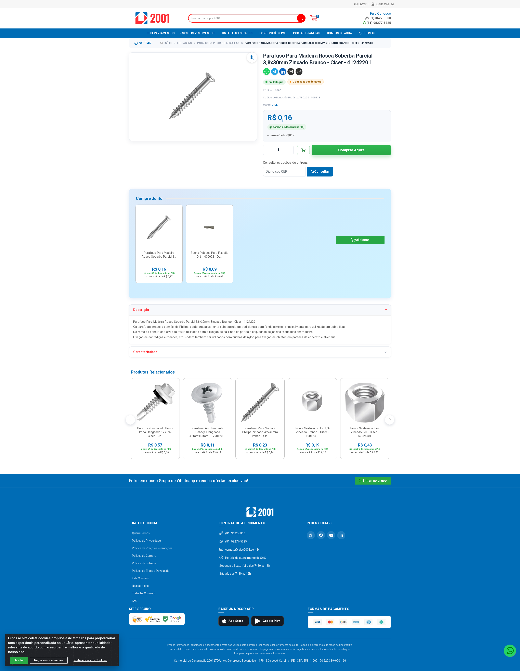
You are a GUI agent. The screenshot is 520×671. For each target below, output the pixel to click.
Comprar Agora (351, 150)
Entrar (362, 4)
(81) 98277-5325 (378, 23)
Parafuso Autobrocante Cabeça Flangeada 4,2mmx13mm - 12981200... (207, 432)
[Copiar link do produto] (299, 71)
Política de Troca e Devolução (150, 570)
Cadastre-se (385, 4)
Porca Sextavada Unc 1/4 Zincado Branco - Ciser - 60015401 (312, 432)
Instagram (311, 535)
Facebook (321, 535)
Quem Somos (141, 533)
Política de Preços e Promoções (152, 548)
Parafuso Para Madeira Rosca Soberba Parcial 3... (159, 254)
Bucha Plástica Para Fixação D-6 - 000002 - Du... (210, 254)
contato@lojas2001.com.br (242, 549)
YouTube (331, 535)
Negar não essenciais (48, 660)
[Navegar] (130, 420)
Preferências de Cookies (90, 660)
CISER (276, 104)
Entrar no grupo (375, 481)
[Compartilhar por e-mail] (290, 71)
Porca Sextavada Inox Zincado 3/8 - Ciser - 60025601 (364, 432)
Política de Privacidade (146, 540)
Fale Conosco (140, 578)
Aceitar (19, 660)
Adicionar (362, 240)
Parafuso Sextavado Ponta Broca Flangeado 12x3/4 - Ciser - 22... (155, 432)
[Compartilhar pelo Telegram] (274, 71)
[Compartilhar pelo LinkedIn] (282, 71)
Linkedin (341, 535)
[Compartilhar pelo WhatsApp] (266, 71)
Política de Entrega (144, 563)
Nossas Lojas (140, 585)
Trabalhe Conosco (143, 593)
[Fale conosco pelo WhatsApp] (510, 651)
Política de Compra (144, 555)
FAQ (134, 600)
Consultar (321, 171)
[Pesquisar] (301, 18)
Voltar (145, 43)
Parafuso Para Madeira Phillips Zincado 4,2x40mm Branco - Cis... (260, 432)
